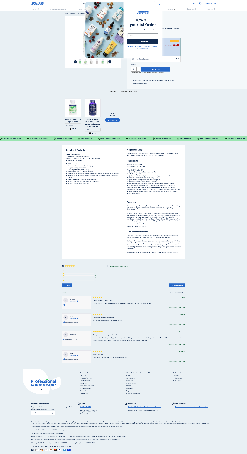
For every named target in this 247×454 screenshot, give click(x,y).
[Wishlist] (200, 3)
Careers (128, 386)
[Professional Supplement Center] (37, 3)
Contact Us (83, 375)
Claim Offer (143, 41)
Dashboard (176, 375)
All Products (73, 14)
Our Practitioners (131, 378)
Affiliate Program (131, 383)
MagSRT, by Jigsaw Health (73, 120)
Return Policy (83, 383)
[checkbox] (70, 129)
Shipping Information (86, 378)
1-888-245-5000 (85, 407)
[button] (73, 125)
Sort (171, 292)
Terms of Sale (84, 391)
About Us (129, 375)
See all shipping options (166, 80)
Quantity (133, 65)
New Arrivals (129, 388)
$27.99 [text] (74, 129)
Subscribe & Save (85, 381)
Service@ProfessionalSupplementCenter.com (144, 407)
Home (66, 14)
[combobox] (73, 125)
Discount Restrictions (86, 388)
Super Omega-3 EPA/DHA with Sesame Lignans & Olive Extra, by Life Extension (92, 122)
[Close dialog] (159, 4)
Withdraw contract (85, 396)
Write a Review (179, 285)
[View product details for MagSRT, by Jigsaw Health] (73, 108)
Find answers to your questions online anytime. (191, 407)
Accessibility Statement (133, 393)
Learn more (161, 73)
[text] (123, 91)
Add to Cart (156, 69)
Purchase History (178, 378)
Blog (127, 391)
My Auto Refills (177, 381)
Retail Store (129, 381)
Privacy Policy (84, 393)
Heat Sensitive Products (87, 386)
